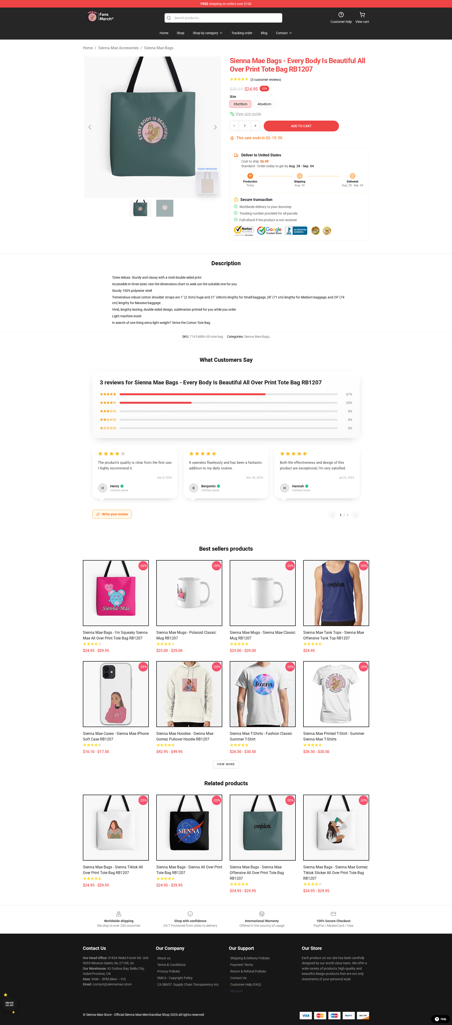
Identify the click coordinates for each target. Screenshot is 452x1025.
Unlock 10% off (9, 1004)
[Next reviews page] (355, 515)
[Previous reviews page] (332, 515)
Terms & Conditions (171, 965)
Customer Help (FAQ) (245, 984)
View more (226, 764)
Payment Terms (241, 965)
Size (233, 96)
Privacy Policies (168, 971)
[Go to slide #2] (164, 208)
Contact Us (238, 978)
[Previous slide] (90, 127)
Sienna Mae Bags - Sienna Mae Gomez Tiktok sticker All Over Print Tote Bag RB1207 (335, 873)
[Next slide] (215, 127)
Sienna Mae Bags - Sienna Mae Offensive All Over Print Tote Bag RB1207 (257, 873)
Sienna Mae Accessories (118, 48)
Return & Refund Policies (248, 971)
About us (163, 958)
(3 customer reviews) (265, 79)
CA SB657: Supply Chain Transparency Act (188, 984)
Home (88, 48)
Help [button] (443, 1019)
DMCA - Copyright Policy (175, 978)
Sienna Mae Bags (158, 48)
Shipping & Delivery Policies (250, 958)
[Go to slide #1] (140, 208)
